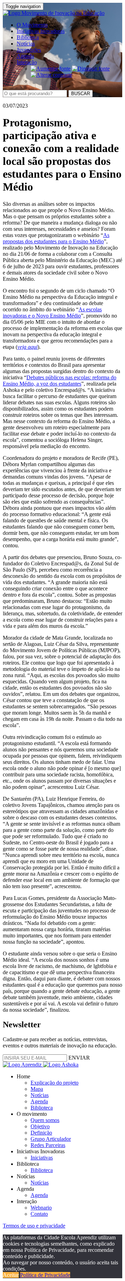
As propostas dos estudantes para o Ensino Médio (56, 238)
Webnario (41, 1208)
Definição (41, 1133)
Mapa (37, 1089)
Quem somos (45, 1120)
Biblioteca (28, 37)
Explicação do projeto (54, 1083)
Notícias (26, 44)
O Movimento (32, 25)
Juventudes (29, 50)
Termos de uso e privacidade (34, 1226)
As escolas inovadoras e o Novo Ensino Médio (52, 312)
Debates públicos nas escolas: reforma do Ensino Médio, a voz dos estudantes (59, 380)
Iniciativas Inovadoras (41, 31)
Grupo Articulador (51, 1139)
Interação (27, 62)
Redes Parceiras (48, 1145)
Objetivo (40, 1126)
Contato (39, 1214)
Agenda (25, 56)
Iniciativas (42, 1158)
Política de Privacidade (45, 1275)
